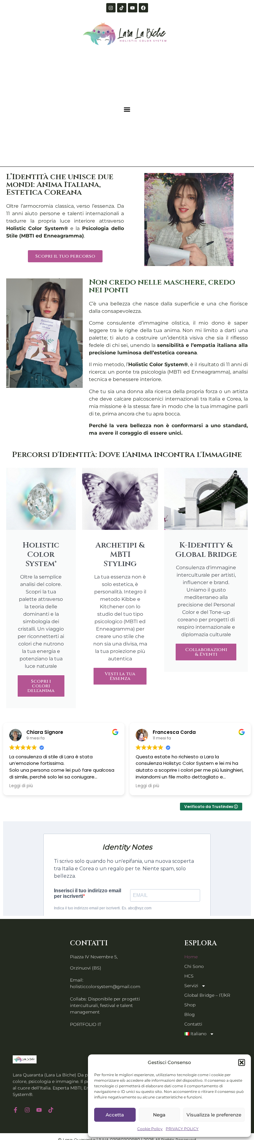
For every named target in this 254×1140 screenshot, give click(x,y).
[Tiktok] (121, 7)
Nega (159, 1115)
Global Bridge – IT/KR (207, 995)
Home (191, 957)
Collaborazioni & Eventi (206, 652)
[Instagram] (111, 7)
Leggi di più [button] (21, 786)
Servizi (191, 985)
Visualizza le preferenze (213, 1115)
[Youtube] (132, 7)
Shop (189, 1005)
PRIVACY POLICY (182, 1128)
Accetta (115, 1115)
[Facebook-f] (15, 1110)
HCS (189, 976)
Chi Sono (194, 966)
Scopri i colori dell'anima (41, 686)
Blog (189, 1014)
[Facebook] (143, 7)
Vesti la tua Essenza (120, 676)
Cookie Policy (150, 1128)
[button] (242, 1062)
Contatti (193, 1024)
